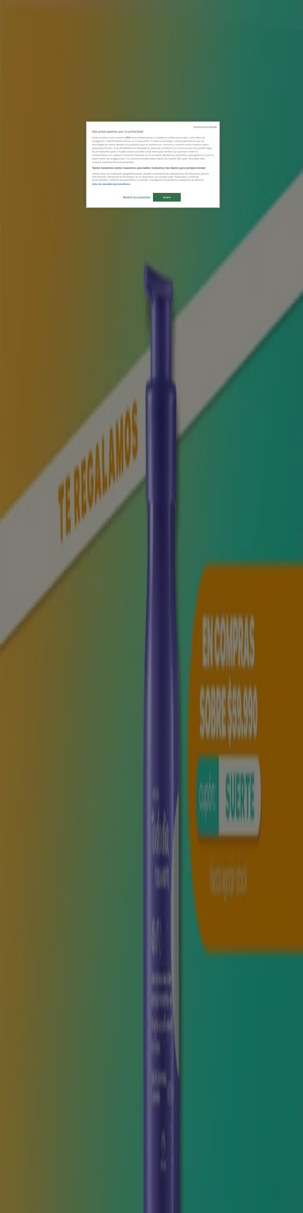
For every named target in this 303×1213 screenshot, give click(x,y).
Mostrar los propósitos (136, 196)
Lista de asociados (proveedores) (111, 183)
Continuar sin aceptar (205, 126)
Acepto (167, 197)
